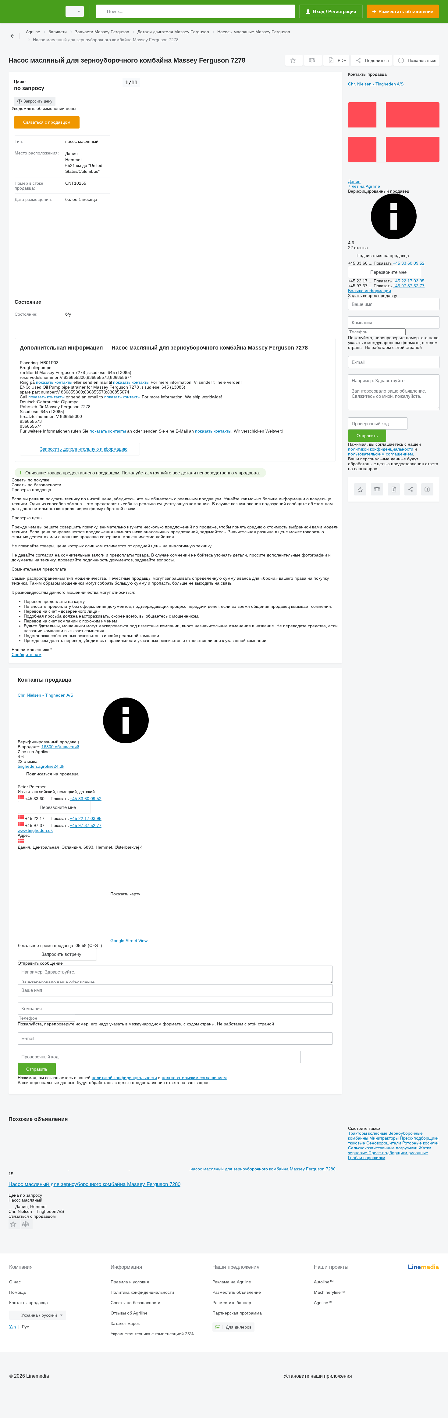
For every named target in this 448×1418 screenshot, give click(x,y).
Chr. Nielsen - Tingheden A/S (45, 695)
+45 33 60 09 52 (85, 798)
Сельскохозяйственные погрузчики (383, 1147)
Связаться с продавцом (46, 122)
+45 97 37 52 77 (85, 825)
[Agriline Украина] (33, 11)
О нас (15, 1281)
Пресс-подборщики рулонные (398, 1152)
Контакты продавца (28, 1302)
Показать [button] (60, 798)
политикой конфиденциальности (124, 1077)
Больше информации (369, 290)
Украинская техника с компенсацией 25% (152, 1333)
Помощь (17, 1292)
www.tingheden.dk (35, 830)
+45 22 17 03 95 (85, 818)
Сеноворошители (384, 1143)
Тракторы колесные (368, 1133)
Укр (12, 1326)
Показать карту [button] (125, 893)
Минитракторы (384, 1138)
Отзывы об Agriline (129, 1313)
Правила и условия (130, 1281)
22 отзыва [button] (27, 761)
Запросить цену (37, 101)
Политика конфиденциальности (142, 1292)
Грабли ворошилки (366, 1157)
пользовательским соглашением (194, 1077)
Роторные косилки (420, 1143)
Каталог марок (125, 1323)
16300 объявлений (60, 746)
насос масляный (81, 141)
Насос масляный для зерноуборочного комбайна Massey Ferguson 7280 (94, 1184)
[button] (294, 60)
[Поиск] (102, 11)
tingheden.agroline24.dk (41, 766)
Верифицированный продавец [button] (49, 741)
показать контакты (54, 382)
